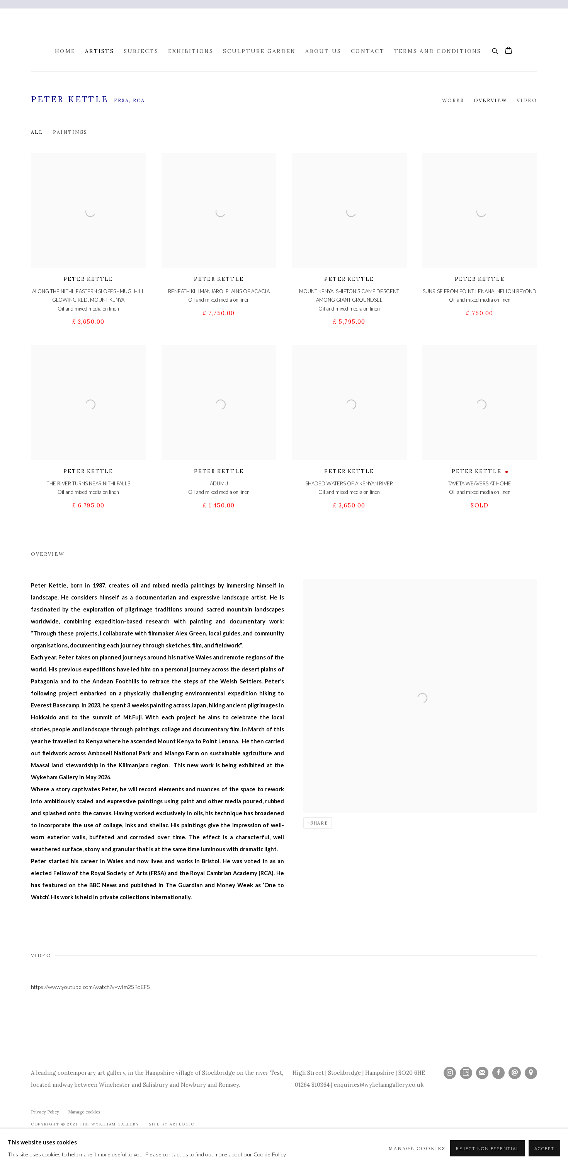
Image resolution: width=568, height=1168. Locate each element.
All (37, 132)
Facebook (498, 1073)
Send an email (514, 1073)
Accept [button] (544, 1148)
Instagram (450, 1073)
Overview (490, 100)
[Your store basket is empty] (508, 51)
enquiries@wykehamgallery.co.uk (378, 1084)
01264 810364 (312, 1084)
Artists (99, 51)
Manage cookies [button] (84, 1112)
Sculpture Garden (259, 51)
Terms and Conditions (437, 51)
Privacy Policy (45, 1112)
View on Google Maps (531, 1073)
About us (323, 51)
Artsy (466, 1073)
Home (65, 51)
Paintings (70, 132)
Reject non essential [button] (487, 1148)
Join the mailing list (482, 1073)
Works (453, 100)
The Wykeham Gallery (303, 28)
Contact (367, 51)
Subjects (141, 51)
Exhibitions (191, 51)
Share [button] (319, 823)
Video (527, 100)
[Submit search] (495, 50)
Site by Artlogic (171, 1124)
